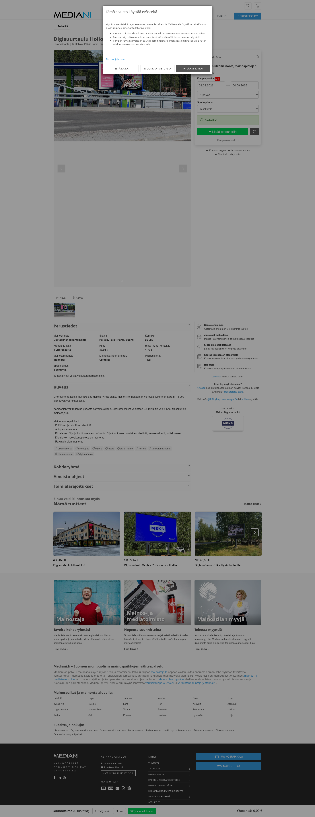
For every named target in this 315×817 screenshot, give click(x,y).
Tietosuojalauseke (115, 59)
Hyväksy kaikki (193, 68)
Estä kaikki (121, 68)
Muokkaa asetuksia (157, 68)
